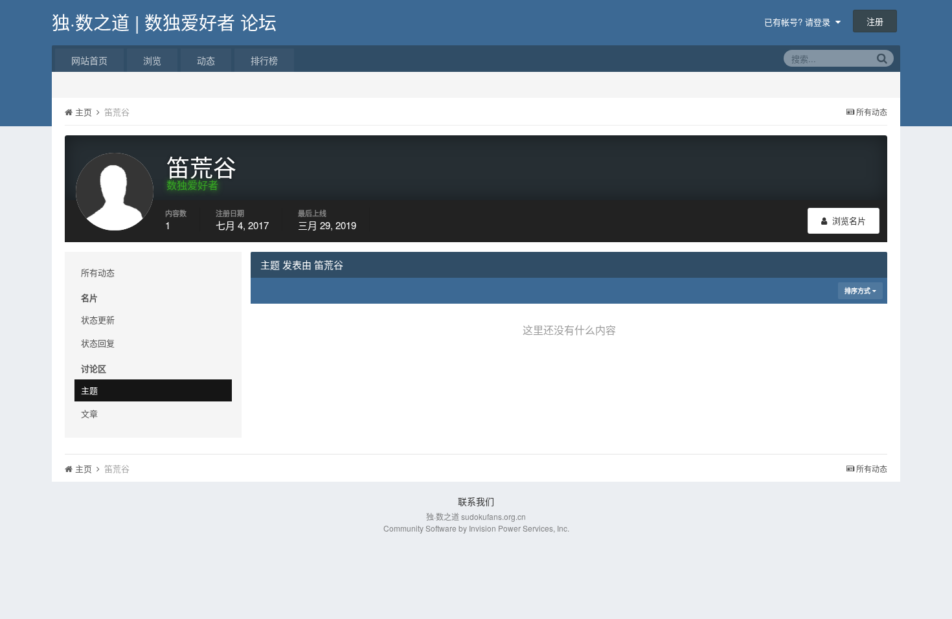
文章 (89, 413)
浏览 (152, 60)
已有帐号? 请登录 (799, 22)
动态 (206, 60)
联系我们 (476, 501)
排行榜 (264, 60)
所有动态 (98, 272)
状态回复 (98, 343)
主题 (89, 390)
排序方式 (858, 290)
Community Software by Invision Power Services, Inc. (476, 528)
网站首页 (89, 60)
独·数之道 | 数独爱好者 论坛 (164, 22)
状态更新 (98, 319)
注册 (875, 21)
